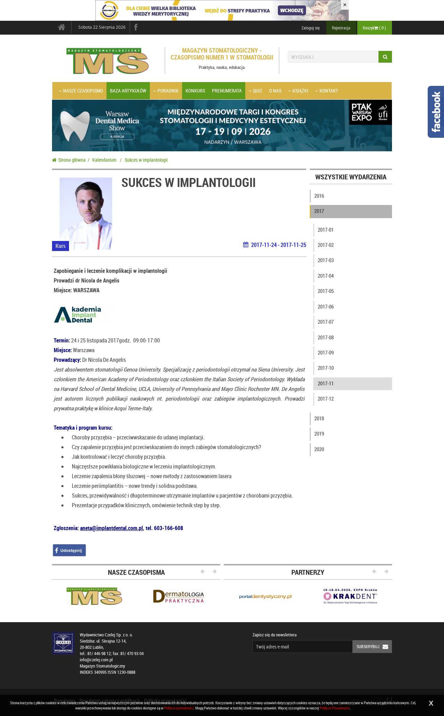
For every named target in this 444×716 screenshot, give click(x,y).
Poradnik (168, 90)
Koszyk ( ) (374, 27)
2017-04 (326, 275)
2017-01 (326, 229)
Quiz (257, 90)
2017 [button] (319, 210)
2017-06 (326, 306)
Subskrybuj (368, 646)
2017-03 (326, 260)
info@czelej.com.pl (96, 660)
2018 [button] (319, 418)
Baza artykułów (128, 90)
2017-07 (326, 321)
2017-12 (326, 398)
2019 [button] (319, 433)
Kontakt (328, 90)
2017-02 (326, 244)
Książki (300, 90)
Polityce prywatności (179, 707)
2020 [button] (319, 449)
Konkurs (195, 90)
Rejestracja (341, 27)
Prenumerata (227, 90)
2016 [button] (319, 195)
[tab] (351, 197)
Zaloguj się (310, 27)
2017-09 (326, 352)
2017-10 (326, 367)
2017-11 (326, 383)
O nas (275, 90)
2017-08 (326, 337)
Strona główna (72, 159)
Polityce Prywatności (335, 707)
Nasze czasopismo (83, 90)
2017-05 (326, 290)
